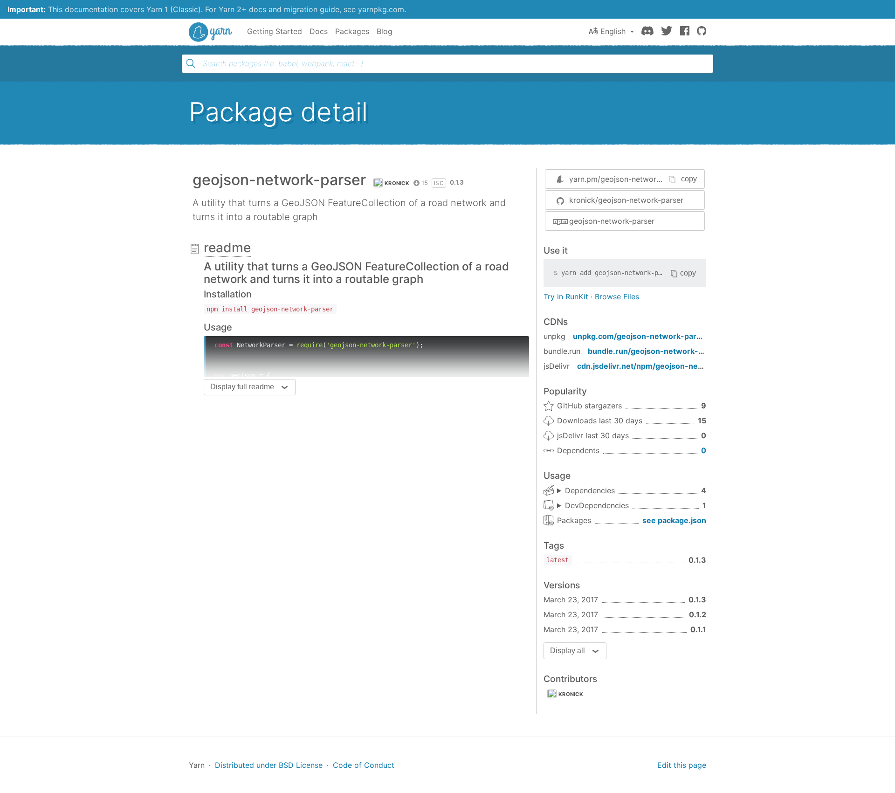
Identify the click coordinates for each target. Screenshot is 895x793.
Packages (352, 31)
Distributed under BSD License (269, 765)
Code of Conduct (363, 765)
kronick (397, 183)
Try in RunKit (566, 296)
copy (689, 179)
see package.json (674, 520)
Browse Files (617, 296)
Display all (567, 651)
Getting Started (274, 31)
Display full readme (242, 387)
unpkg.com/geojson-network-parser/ (642, 336)
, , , (586, 491)
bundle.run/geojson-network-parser (655, 351)
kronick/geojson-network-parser (626, 200)
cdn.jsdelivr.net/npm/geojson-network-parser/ (663, 366)
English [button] (613, 31)
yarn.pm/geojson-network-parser (627, 179)
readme (227, 247)
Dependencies (590, 490)
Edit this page (681, 765)
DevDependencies (597, 505)
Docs (319, 31)
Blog (384, 31)
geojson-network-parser (611, 221)
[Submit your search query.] (190, 63)
